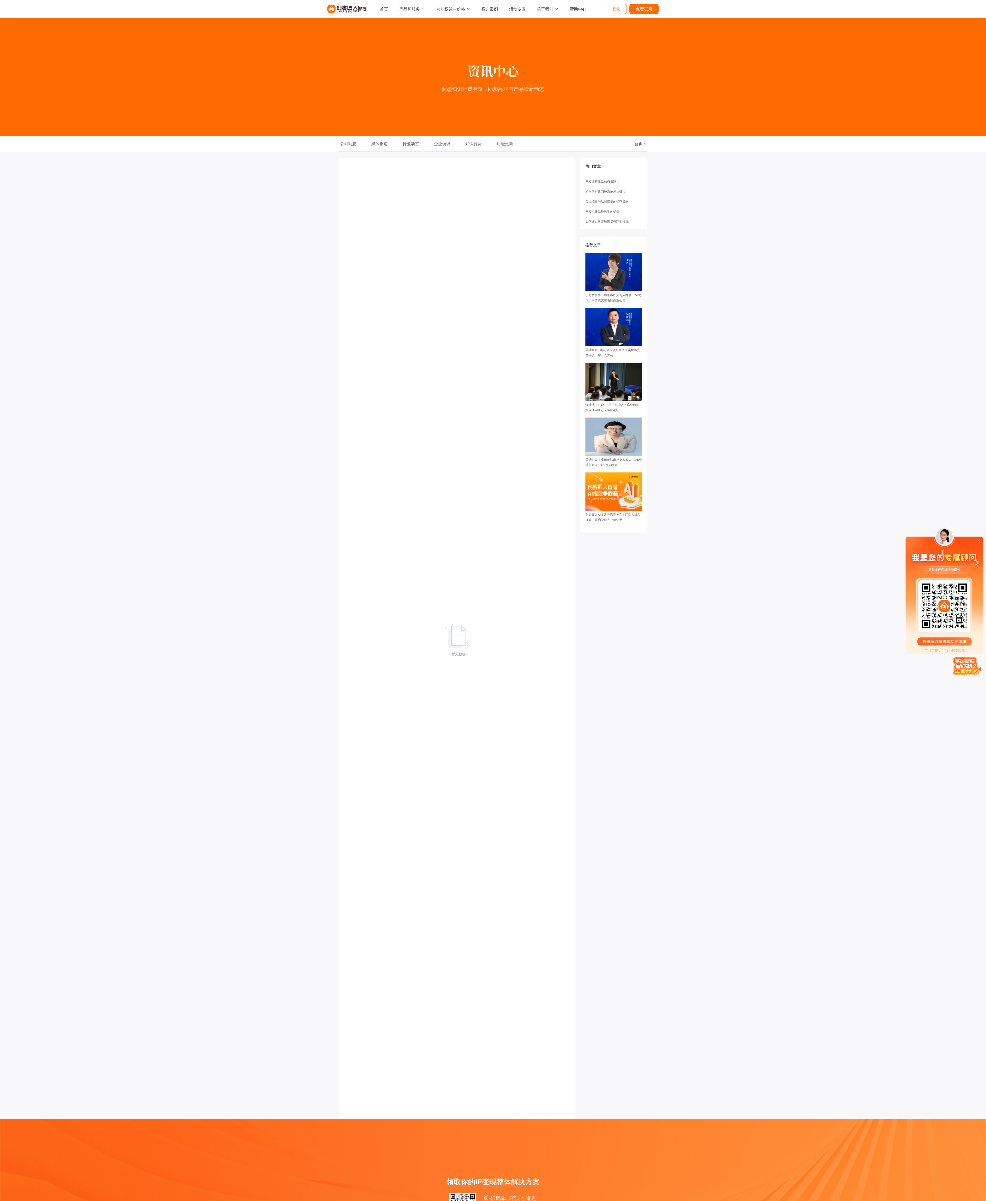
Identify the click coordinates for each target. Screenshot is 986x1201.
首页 (384, 9)
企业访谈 (442, 144)
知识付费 (473, 144)
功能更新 (505, 144)
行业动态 (411, 144)
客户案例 (489, 9)
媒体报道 (379, 144)
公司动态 (348, 144)
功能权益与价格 (450, 9)
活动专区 (517, 9)
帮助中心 (578, 9)
